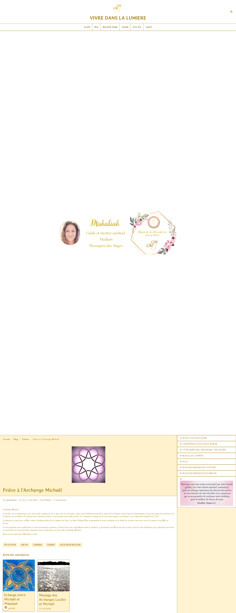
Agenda (125, 27)
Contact (148, 27)
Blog (96, 27)
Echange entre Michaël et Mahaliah (14, 599)
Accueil (87, 27)
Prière (51, 545)
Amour (24, 545)
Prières (25, 439)
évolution (10, 545)
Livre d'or (137, 27)
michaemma (11, 500)
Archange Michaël (70, 545)
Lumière (37, 545)
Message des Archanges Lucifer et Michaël (52, 599)
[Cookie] (6, 607)
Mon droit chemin (110, 27)
